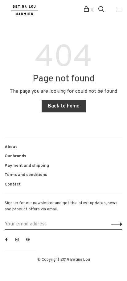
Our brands (15, 156)
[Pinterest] (28, 240)
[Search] (101, 10)
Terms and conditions (26, 175)
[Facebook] (6, 240)
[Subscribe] (115, 224)
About (11, 147)
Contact (13, 184)
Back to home (64, 106)
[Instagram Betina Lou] (17, 240)
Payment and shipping (27, 165)
